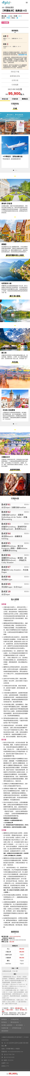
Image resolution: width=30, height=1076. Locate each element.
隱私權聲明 (5, 1031)
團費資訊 (25, 99)
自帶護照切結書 (16, 1028)
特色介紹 (5, 99)
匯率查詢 (4, 1019)
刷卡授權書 (19, 1025)
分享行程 (15, 80)
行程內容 (15, 99)
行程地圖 (15, 85)
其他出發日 (9, 7)
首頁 (3, 7)
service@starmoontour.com (15, 1051)
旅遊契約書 (5, 1028)
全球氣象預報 (15, 1019)
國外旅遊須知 (15, 1022)
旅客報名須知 (15, 76)
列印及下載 (15, 72)
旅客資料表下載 (22, 54)
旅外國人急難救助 (7, 1025)
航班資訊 (4, 1022)
